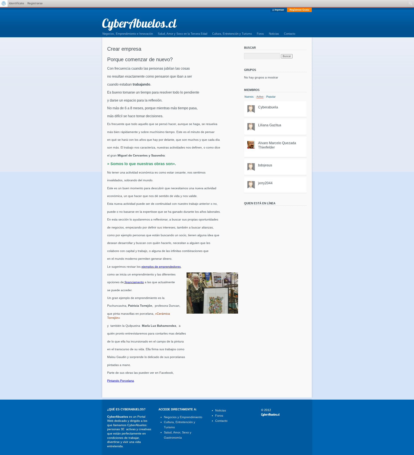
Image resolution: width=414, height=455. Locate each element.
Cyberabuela (268, 107)
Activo (259, 96)
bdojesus (265, 165)
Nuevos (249, 96)
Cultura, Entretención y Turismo (232, 33)
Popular (271, 96)
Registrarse (35, 3)
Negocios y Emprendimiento (183, 417)
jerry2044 (265, 183)
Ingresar (279, 9)
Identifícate (16, 3)
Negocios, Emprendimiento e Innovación (127, 33)
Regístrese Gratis (299, 9)
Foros (260, 33)
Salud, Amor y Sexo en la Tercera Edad (182, 33)
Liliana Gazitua (269, 125)
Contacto (289, 33)
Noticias (274, 33)
